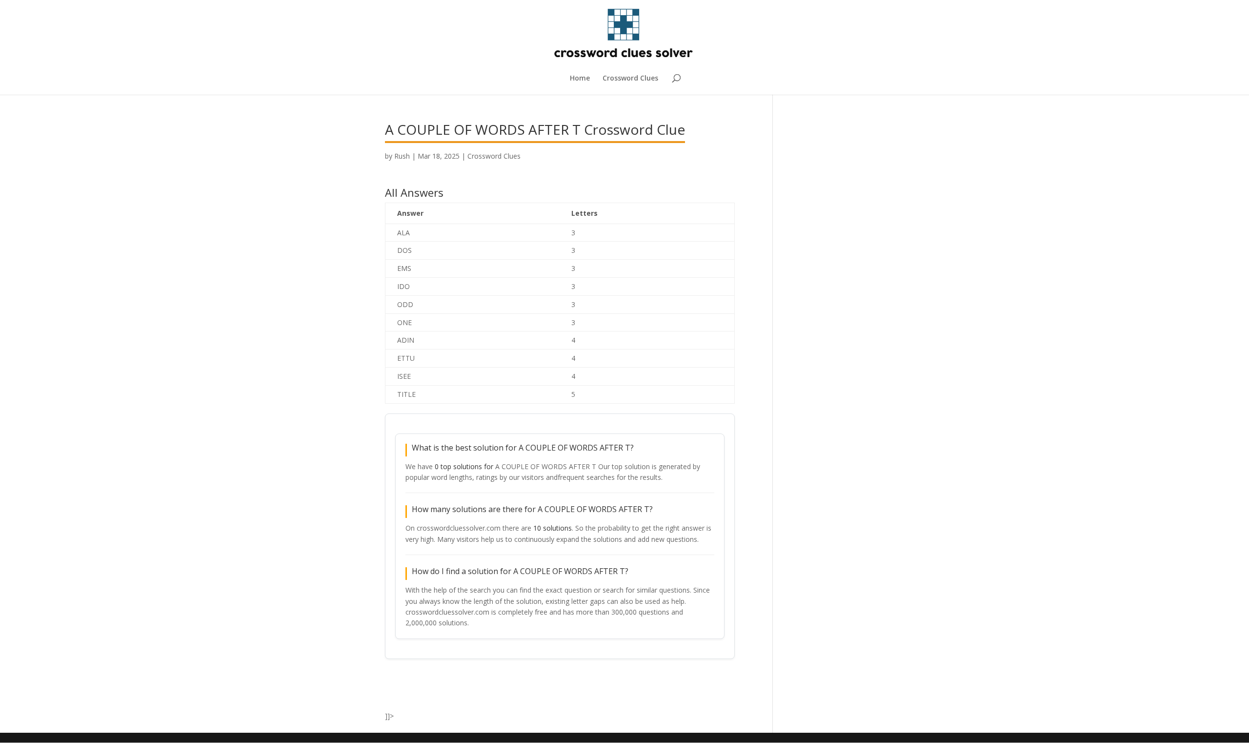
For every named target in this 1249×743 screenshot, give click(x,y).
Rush (402, 156)
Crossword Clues (630, 79)
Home (580, 79)
